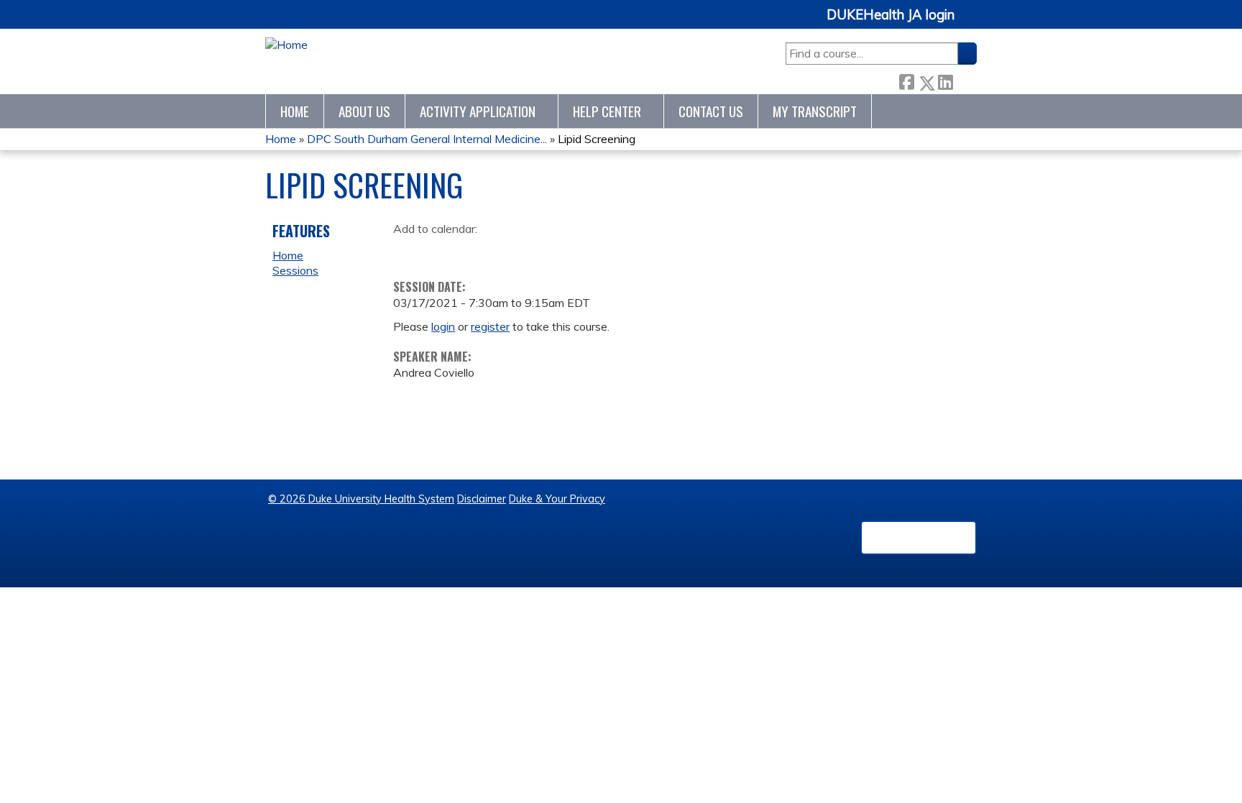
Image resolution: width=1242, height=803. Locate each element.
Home (294, 111)
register (490, 326)
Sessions (295, 270)
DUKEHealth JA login (890, 15)
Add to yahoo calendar (440, 251)
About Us (364, 111)
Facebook (906, 79)
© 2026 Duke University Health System (361, 498)
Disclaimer (481, 498)
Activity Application (477, 111)
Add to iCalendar (472, 250)
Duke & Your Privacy (557, 498)
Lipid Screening (596, 139)
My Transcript (815, 111)
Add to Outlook (507, 251)
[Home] (286, 45)
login (443, 326)
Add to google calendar (408, 251)
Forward (964, 79)
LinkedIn (945, 79)
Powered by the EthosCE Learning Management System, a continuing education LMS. (918, 537)
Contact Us (710, 111)
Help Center (607, 111)
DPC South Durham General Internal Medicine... (427, 139)
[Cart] (971, 23)
